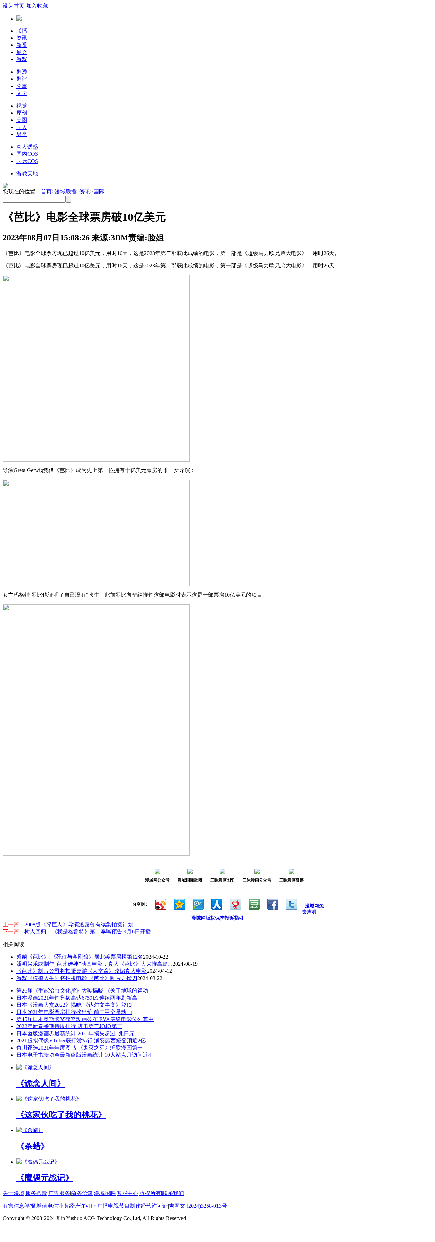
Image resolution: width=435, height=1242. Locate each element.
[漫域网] (19, 19)
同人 (21, 127)
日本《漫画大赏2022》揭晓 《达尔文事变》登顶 (74, 1005)
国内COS (27, 154)
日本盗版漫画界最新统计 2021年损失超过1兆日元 (75, 1033)
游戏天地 (27, 174)
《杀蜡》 (32, 1146)
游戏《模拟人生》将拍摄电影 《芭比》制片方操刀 (76, 978)
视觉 (21, 106)
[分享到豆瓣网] (253, 903)
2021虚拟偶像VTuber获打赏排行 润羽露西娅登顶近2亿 (81, 1040)
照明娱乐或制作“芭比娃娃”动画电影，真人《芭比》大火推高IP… (94, 964)
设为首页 (13, 6)
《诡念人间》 (40, 1083)
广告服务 (59, 1193)
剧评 (21, 79)
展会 (21, 52)
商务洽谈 (82, 1193)
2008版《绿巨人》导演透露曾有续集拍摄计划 (78, 924)
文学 (21, 93)
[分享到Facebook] (272, 903)
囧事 (21, 86)
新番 (21, 45)
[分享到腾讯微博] (197, 903)
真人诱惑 (27, 147)
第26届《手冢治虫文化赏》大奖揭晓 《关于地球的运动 (82, 991)
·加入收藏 (36, 6)
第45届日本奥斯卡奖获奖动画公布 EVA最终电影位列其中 (85, 1019)
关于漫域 (13, 1193)
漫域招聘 (105, 1193)
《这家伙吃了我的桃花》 (61, 1114)
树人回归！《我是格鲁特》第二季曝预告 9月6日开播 (87, 931)
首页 (46, 191)
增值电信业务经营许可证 (66, 1206)
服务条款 (36, 1193)
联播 (21, 31)
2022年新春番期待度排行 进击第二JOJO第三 (69, 1026)
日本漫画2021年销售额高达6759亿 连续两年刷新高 (76, 998)
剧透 (21, 72)
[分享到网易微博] (235, 903)
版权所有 (150, 1193)
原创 (21, 113)
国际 (98, 191)
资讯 (21, 38)
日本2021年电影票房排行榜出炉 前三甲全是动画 (74, 1012)
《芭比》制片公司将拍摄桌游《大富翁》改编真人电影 (81, 971)
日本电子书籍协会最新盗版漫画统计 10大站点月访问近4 (83, 1055)
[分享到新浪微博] (160, 903)
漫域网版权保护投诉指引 (217, 918)
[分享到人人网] (216, 903)
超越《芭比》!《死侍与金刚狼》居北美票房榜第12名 (79, 957)
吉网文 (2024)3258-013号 (198, 1206)
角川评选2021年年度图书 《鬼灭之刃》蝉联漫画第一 (79, 1048)
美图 (21, 120)
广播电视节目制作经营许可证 (132, 1206)
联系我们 (173, 1193)
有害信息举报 (19, 1206)
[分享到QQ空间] (179, 903)
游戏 (21, 59)
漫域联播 (65, 191)
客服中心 (127, 1193)
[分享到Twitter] (291, 903)
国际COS (27, 161)
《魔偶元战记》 (44, 1177)
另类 (21, 134)
